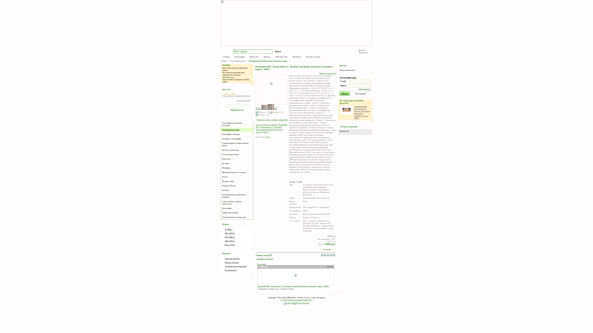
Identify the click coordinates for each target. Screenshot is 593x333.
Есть (268, 137)
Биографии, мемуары (231, 134)
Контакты (297, 57)
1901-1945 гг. (230, 241)
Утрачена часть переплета (236, 266)
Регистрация (239, 57)
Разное (225, 177)
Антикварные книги (238, 61)
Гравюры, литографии (231, 139)
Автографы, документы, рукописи (232, 124)
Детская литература (230, 150)
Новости (267, 57)
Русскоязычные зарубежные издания (234, 196)
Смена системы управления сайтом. (236, 96)
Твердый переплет (232, 259)
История (225, 163)
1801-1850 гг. (230, 233)
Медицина (226, 168)
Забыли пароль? (364, 89)
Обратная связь (281, 57)
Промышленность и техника (234, 172)
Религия (225, 190)
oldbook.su (230, 77)
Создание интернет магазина (291, 300)
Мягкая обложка (232, 262)
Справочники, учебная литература (232, 202)
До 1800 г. (229, 229)
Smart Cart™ (308, 300)
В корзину (327, 249)
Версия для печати (328, 73)
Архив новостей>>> (244, 101)
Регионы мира (228, 181)
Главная (226, 57)
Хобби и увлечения (230, 213)
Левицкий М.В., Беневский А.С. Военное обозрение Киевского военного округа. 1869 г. (293, 287)
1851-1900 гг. (230, 237)
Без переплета (230, 270)
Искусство (226, 159)
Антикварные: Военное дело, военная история (267, 61)
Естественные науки (230, 154)
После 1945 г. (230, 245)
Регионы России (228, 186)
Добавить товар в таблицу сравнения (272, 120)
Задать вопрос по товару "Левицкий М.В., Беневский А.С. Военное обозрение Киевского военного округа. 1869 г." (271, 128)
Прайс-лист (254, 57)
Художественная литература (234, 217)
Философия (227, 208)
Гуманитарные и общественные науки (235, 144)
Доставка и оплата (313, 57)
